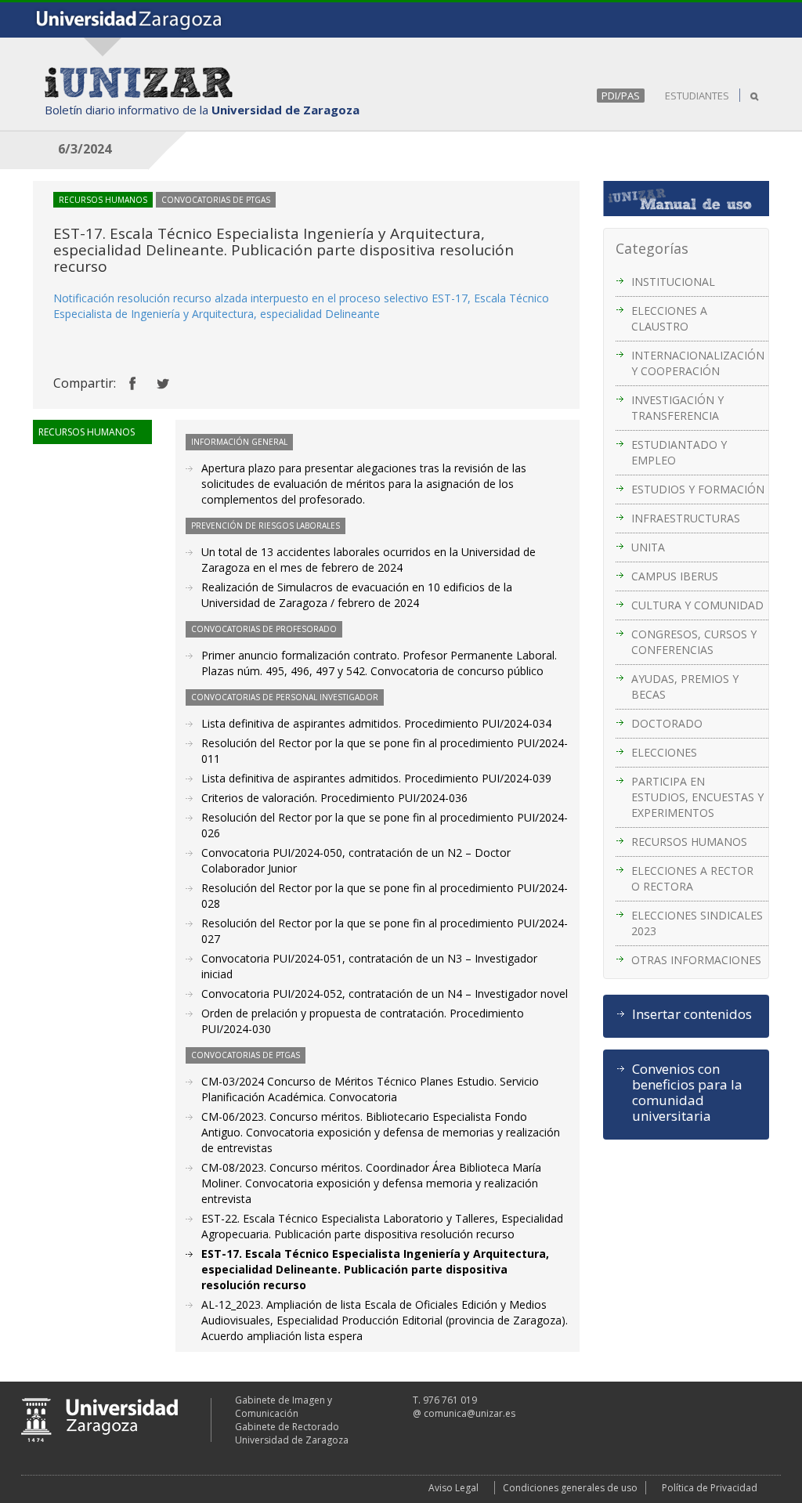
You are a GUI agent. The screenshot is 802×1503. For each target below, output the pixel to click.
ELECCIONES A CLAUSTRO (669, 318)
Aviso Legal (453, 1487)
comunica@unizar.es (469, 1413)
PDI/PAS (621, 96)
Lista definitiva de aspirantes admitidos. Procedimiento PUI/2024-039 (376, 778)
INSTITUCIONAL (673, 281)
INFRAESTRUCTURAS (685, 518)
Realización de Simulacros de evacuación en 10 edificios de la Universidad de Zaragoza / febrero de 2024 (356, 595)
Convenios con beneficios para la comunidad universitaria (687, 1092)
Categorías (652, 248)
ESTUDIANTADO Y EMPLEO (679, 452)
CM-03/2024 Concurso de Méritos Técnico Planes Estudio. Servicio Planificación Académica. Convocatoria (370, 1089)
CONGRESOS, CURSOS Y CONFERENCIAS (694, 642)
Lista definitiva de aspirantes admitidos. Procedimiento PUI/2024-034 (376, 723)
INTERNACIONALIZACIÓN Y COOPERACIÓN (697, 363)
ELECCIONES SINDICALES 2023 (697, 923)
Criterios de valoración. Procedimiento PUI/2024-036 (334, 797)
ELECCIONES (664, 752)
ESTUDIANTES (697, 96)
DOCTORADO (667, 723)
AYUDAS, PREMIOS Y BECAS (685, 686)
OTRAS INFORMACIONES (696, 959)
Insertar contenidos (692, 1014)
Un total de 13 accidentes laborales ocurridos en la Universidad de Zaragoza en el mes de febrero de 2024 (368, 559)
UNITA (648, 547)
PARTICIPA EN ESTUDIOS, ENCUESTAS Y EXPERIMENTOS (697, 797)
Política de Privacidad (709, 1487)
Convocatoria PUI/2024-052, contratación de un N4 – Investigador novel (384, 993)
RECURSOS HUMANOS (689, 841)
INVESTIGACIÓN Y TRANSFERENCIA (677, 407)
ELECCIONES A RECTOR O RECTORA (692, 878)
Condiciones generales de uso (570, 1487)
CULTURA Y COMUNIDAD (697, 605)
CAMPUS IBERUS (674, 576)
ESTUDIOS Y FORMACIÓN (697, 489)
